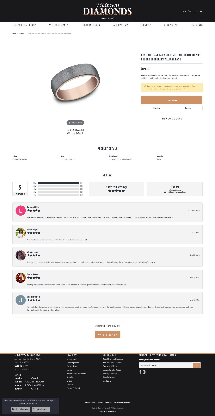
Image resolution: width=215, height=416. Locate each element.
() (81, 183)
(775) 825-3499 (75, 133)
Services (146, 25)
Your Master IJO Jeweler (112, 362)
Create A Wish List (110, 366)
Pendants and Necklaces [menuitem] (76, 373)
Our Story (170, 25)
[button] (184, 11)
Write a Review (107, 334)
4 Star (34, 186)
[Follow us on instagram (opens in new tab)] (144, 372)
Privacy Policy (90, 402)
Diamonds (197, 25)
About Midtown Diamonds (113, 359)
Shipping (156, 108)
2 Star (34, 192)
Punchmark (112, 412)
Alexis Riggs (32, 229)
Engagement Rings (24, 25)
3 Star (34, 189)
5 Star (34, 183)
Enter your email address (149, 359)
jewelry (21, 33)
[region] (75, 82)
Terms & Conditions (104, 402)
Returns (188, 108)
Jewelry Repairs (109, 377)
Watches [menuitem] (70, 384)
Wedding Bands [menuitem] (73, 362)
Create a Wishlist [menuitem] (73, 388)
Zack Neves (32, 274)
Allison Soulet (33, 252)
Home (14, 33)
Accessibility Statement (122, 402)
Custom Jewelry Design (112, 370)
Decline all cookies (20, 409)
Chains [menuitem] (69, 381)
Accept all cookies (41, 409)
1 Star (34, 195)
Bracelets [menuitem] (70, 377)
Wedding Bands (58, 25)
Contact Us (107, 381)
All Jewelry (120, 25)
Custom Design (90, 25)
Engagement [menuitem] (71, 359)
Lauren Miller (33, 207)
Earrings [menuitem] (69, 370)
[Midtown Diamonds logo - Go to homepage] (107, 11)
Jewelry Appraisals (110, 373)
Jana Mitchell (33, 296)
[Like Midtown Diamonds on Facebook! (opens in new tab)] (140, 372)
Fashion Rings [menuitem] (72, 366)
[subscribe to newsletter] (196, 365)
